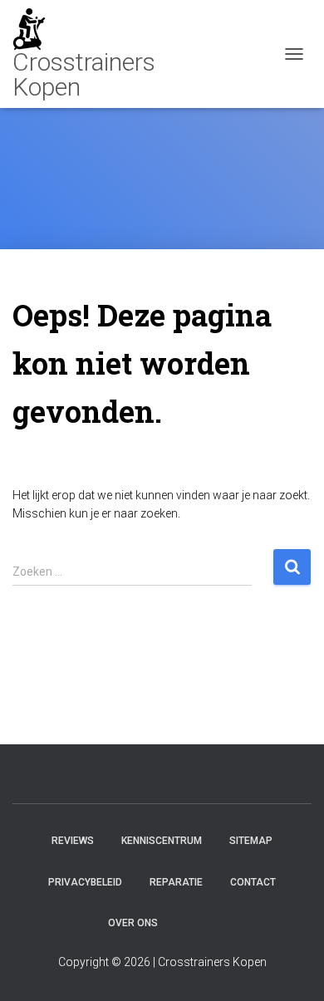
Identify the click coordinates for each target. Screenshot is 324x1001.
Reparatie (176, 882)
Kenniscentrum (161, 840)
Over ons (133, 923)
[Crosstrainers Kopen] (116, 54)
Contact (253, 882)
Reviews (73, 840)
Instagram (215, 922)
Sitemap (250, 840)
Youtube (186, 922)
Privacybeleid (85, 882)
